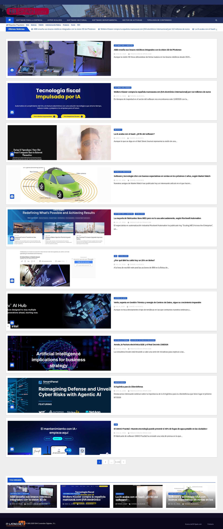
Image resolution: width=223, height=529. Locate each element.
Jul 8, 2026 (120, 306)
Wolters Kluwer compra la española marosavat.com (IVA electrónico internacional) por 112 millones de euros (162, 92)
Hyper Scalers (55, 20)
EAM (116, 424)
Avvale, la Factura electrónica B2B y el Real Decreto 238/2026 (141, 344)
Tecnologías (139, 214)
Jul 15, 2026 (121, 222)
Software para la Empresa (29, 20)
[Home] (10, 20)
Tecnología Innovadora (122, 171)
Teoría (73, 25)
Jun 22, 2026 (121, 349)
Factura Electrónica (122, 340)
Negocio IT (118, 129)
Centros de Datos (120, 298)
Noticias (33, 25)
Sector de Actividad (132, 20)
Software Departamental (104, 20)
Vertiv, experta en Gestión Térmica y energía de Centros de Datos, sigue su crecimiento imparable (157, 302)
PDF (78, 25)
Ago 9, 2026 (120, 138)
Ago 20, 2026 (121, 54)
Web (27, 25)
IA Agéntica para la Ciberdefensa (128, 387)
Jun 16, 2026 (121, 433)
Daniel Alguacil (137, 96)
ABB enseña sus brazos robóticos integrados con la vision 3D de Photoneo (147, 50)
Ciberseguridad (120, 382)
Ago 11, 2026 (121, 96)
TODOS (41, 25)
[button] (216, 20)
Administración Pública (53, 25)
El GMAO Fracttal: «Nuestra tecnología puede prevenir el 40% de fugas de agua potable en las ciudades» (160, 429)
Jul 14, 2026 (121, 264)
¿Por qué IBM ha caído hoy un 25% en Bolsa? (134, 260)
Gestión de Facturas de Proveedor (143, 340)
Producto (66, 25)
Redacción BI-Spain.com (140, 54)
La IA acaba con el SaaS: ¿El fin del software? (134, 134)
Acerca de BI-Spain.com (193, 524)
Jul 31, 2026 (121, 180)
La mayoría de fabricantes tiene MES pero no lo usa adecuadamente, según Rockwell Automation (157, 218)
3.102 (117, 462)
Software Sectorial (77, 20)
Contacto (211, 524)
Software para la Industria (124, 45)
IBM (116, 256)
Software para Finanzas (123, 87)
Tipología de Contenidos (159, 20)
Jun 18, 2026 (121, 391)
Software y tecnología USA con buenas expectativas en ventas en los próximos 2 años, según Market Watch (162, 176)
